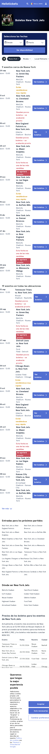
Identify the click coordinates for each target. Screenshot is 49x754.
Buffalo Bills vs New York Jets (35, 637)
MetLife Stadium (8, 662)
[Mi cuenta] (46, 4)
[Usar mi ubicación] (4, 59)
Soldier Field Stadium (31, 665)
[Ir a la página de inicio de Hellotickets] (10, 4)
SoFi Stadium (6, 665)
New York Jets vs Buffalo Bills (35, 604)
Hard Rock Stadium (31, 662)
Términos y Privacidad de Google (15, 744)
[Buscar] (27, 4)
